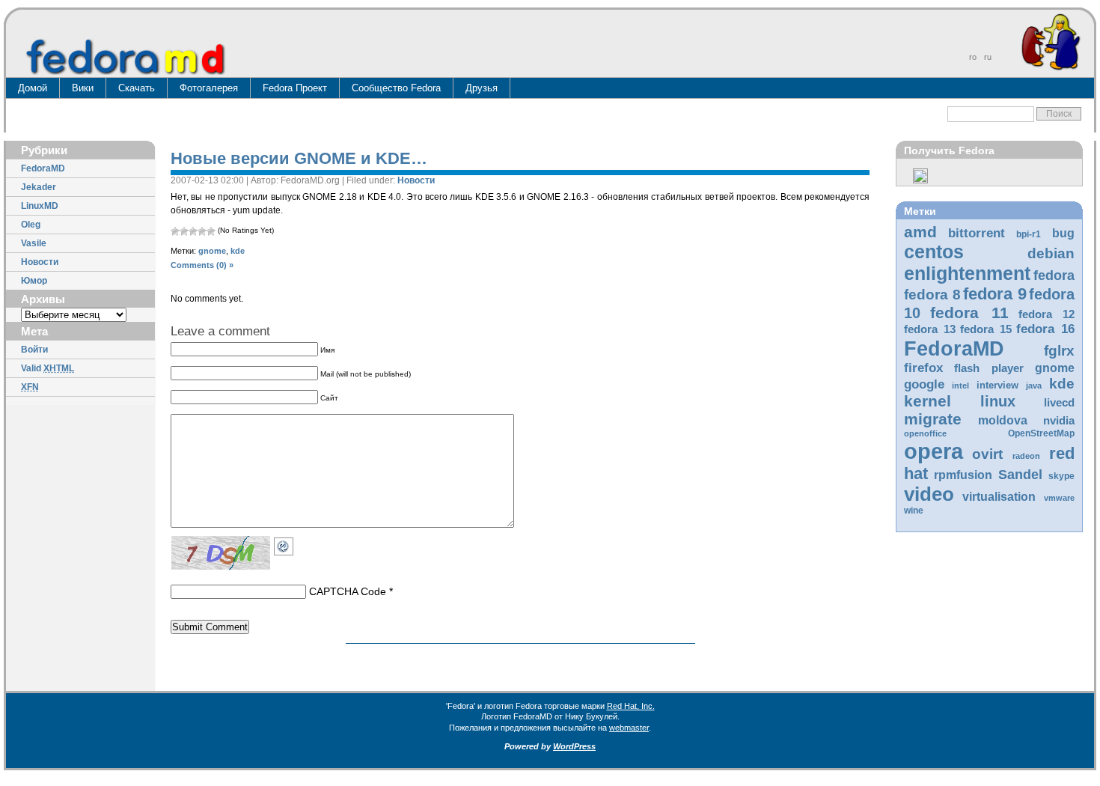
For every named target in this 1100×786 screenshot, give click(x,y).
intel (960, 385)
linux (997, 401)
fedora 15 (986, 329)
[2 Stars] (184, 231)
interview (997, 385)
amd (920, 231)
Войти (34, 349)
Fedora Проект (295, 88)
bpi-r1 (1028, 234)
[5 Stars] (211, 231)
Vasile (33, 243)
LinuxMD (39, 206)
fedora (1054, 275)
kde (1062, 384)
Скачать (136, 88)
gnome (1055, 368)
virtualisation (999, 496)
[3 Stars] (193, 231)
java (1034, 385)
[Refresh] (287, 543)
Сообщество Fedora (396, 88)
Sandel (1020, 474)
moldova (1002, 420)
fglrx (1059, 351)
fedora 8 (932, 294)
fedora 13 (930, 329)
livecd (1059, 403)
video (929, 494)
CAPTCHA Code (347, 591)
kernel (927, 400)
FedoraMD (43, 168)
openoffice (925, 433)
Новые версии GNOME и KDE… (299, 158)
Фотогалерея (209, 88)
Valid (47, 368)
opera (933, 451)
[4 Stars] (202, 231)
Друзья (481, 88)
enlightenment (967, 273)
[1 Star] (175, 231)
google (924, 384)
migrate (933, 418)
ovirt (987, 453)
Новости (39, 262)
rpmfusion (963, 475)
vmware (1059, 497)
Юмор (34, 280)
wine (913, 510)
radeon (1026, 455)
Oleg (30, 224)
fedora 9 (995, 293)
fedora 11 (969, 312)
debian (1051, 253)
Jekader (38, 187)
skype (1061, 476)
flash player (989, 368)
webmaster (629, 727)
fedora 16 (1045, 329)
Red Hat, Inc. (631, 705)
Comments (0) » (202, 265)
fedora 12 (1046, 314)
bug (1063, 233)
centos (934, 251)
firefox (923, 368)
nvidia (1059, 421)
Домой (32, 88)
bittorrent (976, 233)
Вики (83, 88)
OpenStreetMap (1041, 433)
